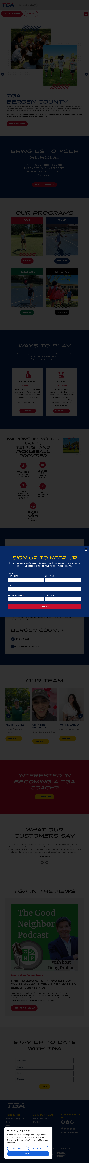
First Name (13, 576)
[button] (86, 549)
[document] (44, 581)
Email (11, 586)
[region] (28, 1143)
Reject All (38, 1148)
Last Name (50, 576)
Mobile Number (16, 596)
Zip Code (50, 596)
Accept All (28, 1153)
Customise (17, 1148)
